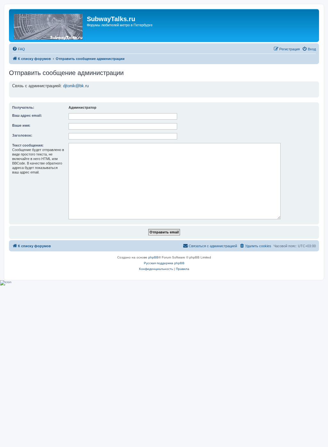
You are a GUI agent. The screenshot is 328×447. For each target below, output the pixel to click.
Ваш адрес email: (27, 115)
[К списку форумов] (49, 25)
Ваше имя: (21, 125)
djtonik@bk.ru (76, 85)
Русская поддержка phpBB (164, 263)
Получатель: (23, 107)
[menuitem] (18, 49)
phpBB (153, 257)
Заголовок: (22, 135)
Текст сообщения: (28, 145)
